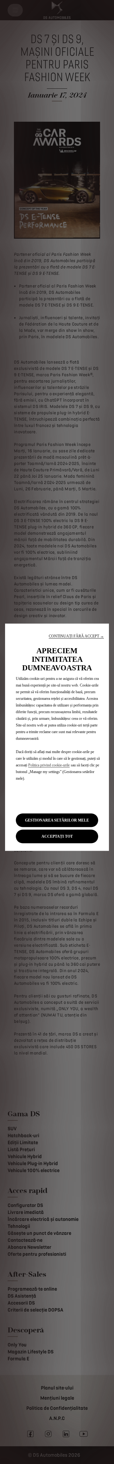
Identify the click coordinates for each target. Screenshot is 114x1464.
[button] (76, 636)
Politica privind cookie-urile (49, 765)
